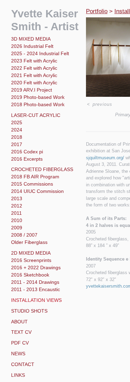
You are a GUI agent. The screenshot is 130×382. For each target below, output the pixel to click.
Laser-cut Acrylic (35, 115)
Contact (22, 364)
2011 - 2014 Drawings (35, 282)
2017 (16, 144)
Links (18, 375)
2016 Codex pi (27, 151)
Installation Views (36, 300)
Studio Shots (29, 311)
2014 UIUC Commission (37, 191)
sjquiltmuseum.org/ (105, 157)
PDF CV (20, 343)
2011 (16, 213)
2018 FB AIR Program (35, 176)
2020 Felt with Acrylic (34, 82)
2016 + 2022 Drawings (36, 267)
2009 (16, 227)
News (18, 353)
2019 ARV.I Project (31, 90)
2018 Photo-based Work (37, 104)
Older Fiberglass (29, 242)
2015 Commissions (32, 184)
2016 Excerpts (27, 159)
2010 (16, 220)
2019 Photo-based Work (37, 97)
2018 (16, 137)
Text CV (21, 332)
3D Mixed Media (31, 39)
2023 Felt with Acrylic (34, 60)
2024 (16, 130)
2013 (16, 198)
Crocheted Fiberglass (42, 169)
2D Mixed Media (31, 253)
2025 (16, 122)
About (19, 321)
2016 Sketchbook (30, 275)
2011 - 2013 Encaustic (35, 289)
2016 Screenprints (31, 260)
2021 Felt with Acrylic (34, 75)
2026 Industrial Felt (32, 46)
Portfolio (96, 11)
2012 (16, 206)
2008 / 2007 (24, 235)
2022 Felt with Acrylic (34, 68)
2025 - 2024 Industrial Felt (40, 53)
